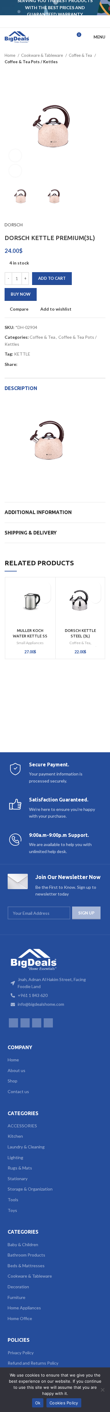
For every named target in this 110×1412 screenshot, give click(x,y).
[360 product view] (15, 155)
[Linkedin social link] (43, 365)
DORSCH (14, 224)
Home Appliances (24, 1307)
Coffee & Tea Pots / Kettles (31, 61)
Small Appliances (30, 642)
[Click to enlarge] (15, 171)
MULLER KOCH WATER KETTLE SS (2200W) (30, 635)
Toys (12, 1210)
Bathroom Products (26, 1254)
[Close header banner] (102, 7)
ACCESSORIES (22, 1125)
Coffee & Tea (81, 55)
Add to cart (52, 278)
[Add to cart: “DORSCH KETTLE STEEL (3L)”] (95, 598)
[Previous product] (90, 71)
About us (16, 1070)
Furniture (16, 1297)
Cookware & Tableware (42, 55)
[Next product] (102, 71)
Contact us (18, 1091)
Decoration (18, 1286)
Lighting (15, 1157)
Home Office (20, 1318)
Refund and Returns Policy (33, 1363)
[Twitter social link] (29, 365)
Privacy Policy (21, 1352)
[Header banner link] (46, 7)
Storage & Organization (30, 1188)
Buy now (21, 294)
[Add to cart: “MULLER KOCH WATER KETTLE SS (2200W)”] (45, 598)
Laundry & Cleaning (26, 1146)
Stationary (18, 1178)
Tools (13, 1199)
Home (10, 55)
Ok (38, 1402)
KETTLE (22, 353)
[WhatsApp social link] (59, 21)
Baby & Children (23, 1244)
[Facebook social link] (43, 21)
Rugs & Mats (20, 1167)
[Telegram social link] (57, 365)
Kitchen (15, 1136)
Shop (12, 1080)
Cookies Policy (64, 1402)
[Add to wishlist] (45, 587)
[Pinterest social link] (36, 365)
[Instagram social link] (51, 21)
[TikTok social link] (67, 21)
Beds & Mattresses (26, 1265)
